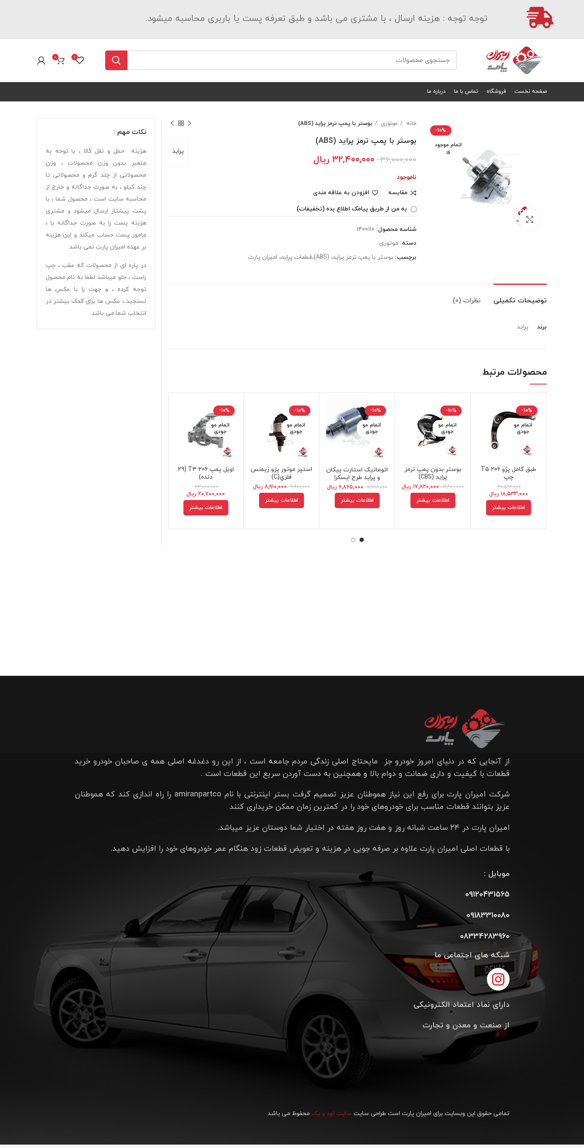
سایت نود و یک (332, 1114)
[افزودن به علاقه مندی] (483, 451)
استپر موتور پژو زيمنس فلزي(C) (281, 473)
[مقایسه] (483, 413)
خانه (410, 123)
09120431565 (487, 894)
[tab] (520, 297)
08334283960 (485, 936)
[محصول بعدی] (172, 123)
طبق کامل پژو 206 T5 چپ (508, 473)
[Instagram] (498, 979)
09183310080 (488, 915)
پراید (178, 151)
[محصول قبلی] (189, 123)
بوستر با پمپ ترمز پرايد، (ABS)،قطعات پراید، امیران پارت (320, 257)
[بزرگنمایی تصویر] (529, 219)
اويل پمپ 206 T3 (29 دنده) (206, 473)
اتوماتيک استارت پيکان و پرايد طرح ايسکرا (357, 474)
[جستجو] (116, 60)
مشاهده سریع (483, 432)
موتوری (388, 123)
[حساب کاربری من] (41, 60)
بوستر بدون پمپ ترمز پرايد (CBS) (432, 473)
